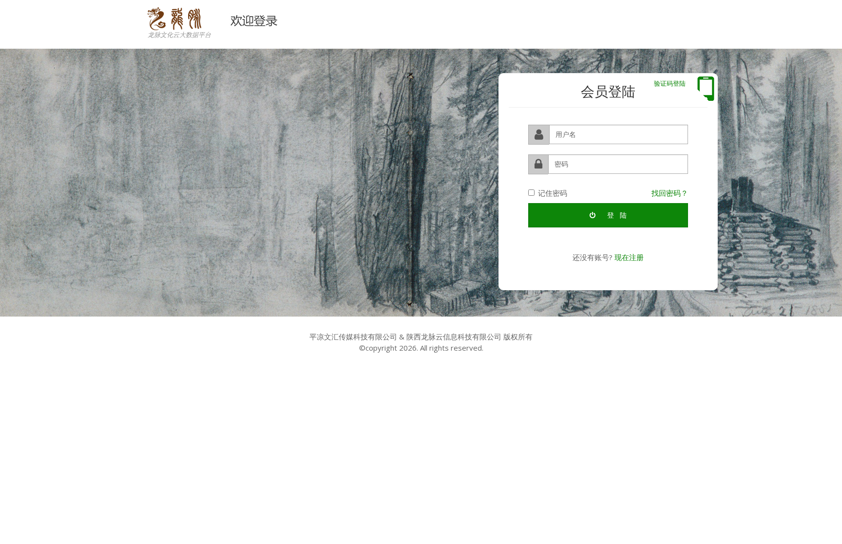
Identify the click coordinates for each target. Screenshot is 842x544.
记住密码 (552, 193)
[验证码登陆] (705, 88)
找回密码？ (669, 193)
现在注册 (629, 257)
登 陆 (616, 215)
